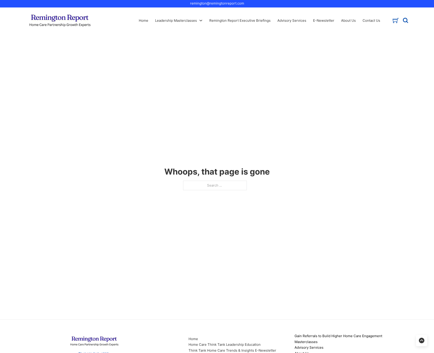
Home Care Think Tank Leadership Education (225, 344)
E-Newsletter (323, 20)
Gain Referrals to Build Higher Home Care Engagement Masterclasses (338, 339)
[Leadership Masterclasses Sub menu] (201, 20)
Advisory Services (291, 20)
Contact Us (371, 20)
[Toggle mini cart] (396, 20)
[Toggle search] (405, 20)
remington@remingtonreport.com (217, 3)
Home (143, 20)
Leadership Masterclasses (176, 20)
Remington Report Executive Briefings (240, 20)
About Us (348, 20)
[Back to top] (421, 340)
